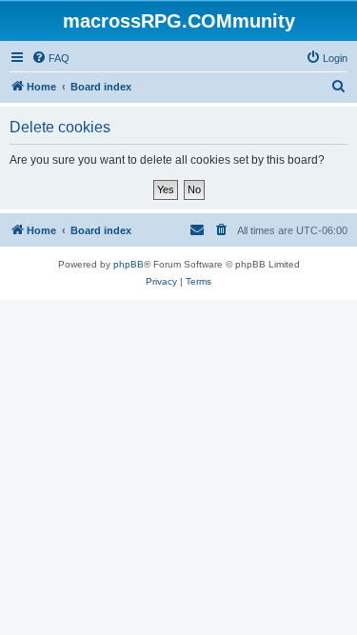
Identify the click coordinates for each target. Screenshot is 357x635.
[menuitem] (50, 58)
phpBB (128, 264)
